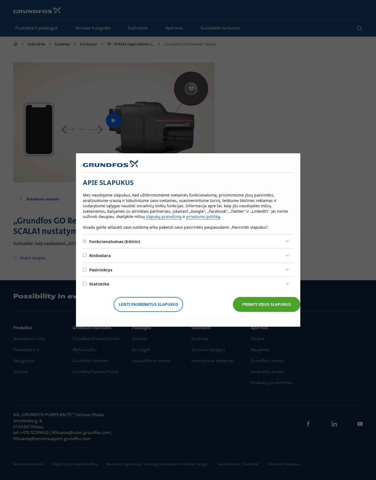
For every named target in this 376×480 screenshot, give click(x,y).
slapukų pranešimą (163, 216)
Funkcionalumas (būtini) (114, 241)
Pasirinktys (100, 269)
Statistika (99, 284)
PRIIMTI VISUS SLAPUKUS (266, 304)
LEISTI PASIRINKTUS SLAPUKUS (148, 304)
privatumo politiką (203, 216)
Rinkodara (100, 255)
